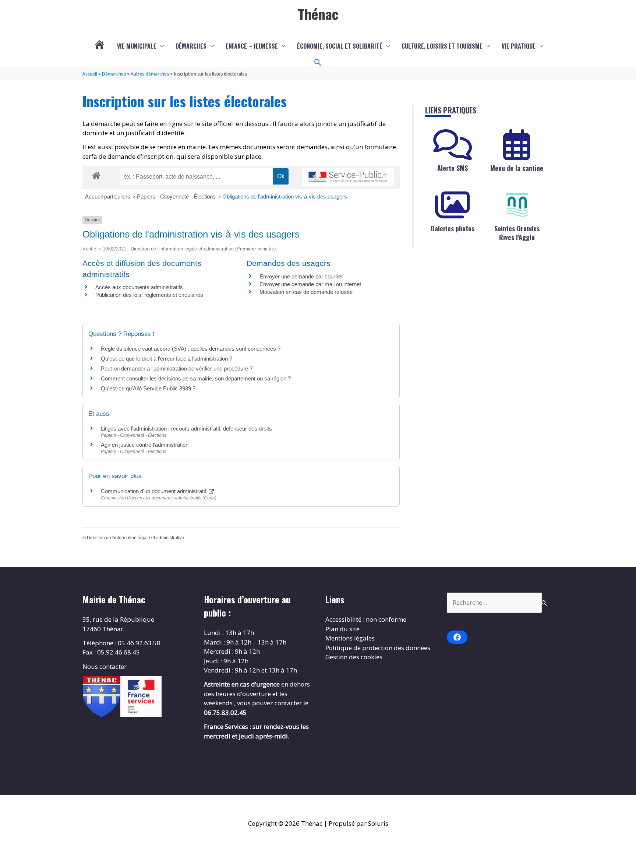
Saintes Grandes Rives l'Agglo (517, 233)
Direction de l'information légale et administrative (135, 537)
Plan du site (342, 629)
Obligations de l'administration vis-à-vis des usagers (284, 196)
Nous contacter (104, 666)
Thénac (318, 13)
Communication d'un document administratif (154, 491)
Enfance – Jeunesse (252, 46)
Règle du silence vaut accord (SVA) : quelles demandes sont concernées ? (190, 348)
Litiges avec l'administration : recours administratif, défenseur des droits (186, 428)
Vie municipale (136, 46)
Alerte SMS (452, 168)
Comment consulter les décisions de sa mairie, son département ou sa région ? (196, 378)
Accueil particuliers (108, 196)
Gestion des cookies (353, 657)
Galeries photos (452, 228)
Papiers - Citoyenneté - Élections (177, 196)
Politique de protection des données (377, 647)
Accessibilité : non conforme (365, 619)
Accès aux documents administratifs (139, 287)
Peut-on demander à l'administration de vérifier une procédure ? (176, 368)
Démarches (191, 46)
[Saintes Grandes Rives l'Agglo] (516, 205)
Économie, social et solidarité (339, 46)
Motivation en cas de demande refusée (306, 292)
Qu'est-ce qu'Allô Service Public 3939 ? (148, 388)
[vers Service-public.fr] (348, 177)
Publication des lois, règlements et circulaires (149, 295)
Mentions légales (350, 638)
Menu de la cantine (516, 168)
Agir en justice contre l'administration (144, 445)
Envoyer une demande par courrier (301, 276)
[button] (318, 62)
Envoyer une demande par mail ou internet (310, 284)
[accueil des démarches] (96, 174)
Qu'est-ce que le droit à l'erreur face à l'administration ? (166, 358)
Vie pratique (519, 46)
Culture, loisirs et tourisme (442, 46)
